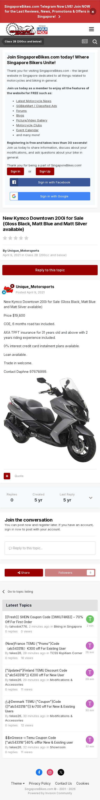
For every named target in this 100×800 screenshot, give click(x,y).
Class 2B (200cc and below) (46, 255)
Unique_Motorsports (23, 250)
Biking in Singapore (68, 626)
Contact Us (63, 783)
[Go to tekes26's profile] (90, 646)
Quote (19, 476)
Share (25, 572)
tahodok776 (18, 626)
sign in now (13, 529)
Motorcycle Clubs (29, 125)
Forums (21, 111)
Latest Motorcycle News (33, 101)
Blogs (20, 115)
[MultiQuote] (7, 476)
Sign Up (45, 171)
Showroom (58, 747)
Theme (17, 783)
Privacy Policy (40, 783)
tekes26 (15, 653)
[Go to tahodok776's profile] (90, 619)
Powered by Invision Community (50, 793)
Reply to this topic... (27, 548)
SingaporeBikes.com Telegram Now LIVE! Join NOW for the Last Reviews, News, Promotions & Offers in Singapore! (47, 11)
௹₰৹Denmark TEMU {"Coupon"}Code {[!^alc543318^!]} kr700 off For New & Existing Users (40, 706)
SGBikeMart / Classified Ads (36, 106)
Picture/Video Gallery (31, 120)
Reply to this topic (50, 270)
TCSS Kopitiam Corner (66, 653)
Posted (30, 292)
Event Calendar (27, 130)
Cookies (82, 783)
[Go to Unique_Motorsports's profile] (8, 289)
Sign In (15, 171)
